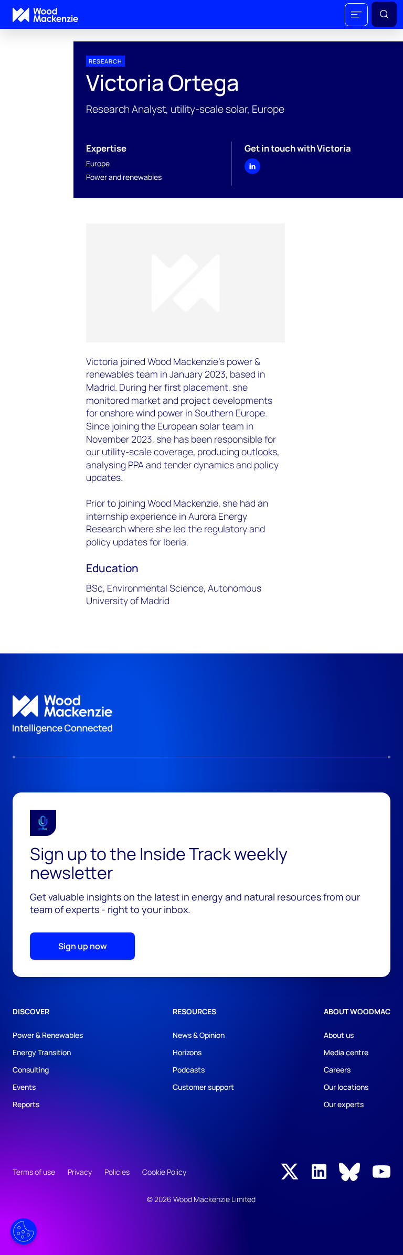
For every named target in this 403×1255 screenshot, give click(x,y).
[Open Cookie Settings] (23, 1231)
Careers (337, 1070)
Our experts (344, 1104)
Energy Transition (42, 1052)
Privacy (80, 1172)
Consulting (31, 1070)
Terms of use (34, 1172)
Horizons (187, 1052)
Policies (117, 1172)
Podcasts (189, 1070)
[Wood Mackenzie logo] (45, 15)
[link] (201, 714)
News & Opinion (199, 1035)
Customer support (203, 1087)
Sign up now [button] (82, 946)
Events (24, 1087)
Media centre (346, 1052)
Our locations (346, 1087)
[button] (356, 14)
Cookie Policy (164, 1172)
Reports (26, 1104)
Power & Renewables (48, 1035)
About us (339, 1035)
